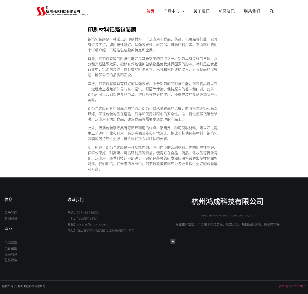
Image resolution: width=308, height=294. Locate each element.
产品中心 (171, 11)
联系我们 (252, 11)
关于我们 (201, 11)
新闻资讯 (227, 11)
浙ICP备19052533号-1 (292, 286)
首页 (150, 11)
